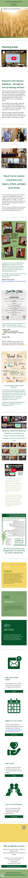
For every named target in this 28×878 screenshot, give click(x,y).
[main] (14, 47)
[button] (1, 9)
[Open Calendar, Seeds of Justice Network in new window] (24, 827)
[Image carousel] (14, 136)
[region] (14, 3)
